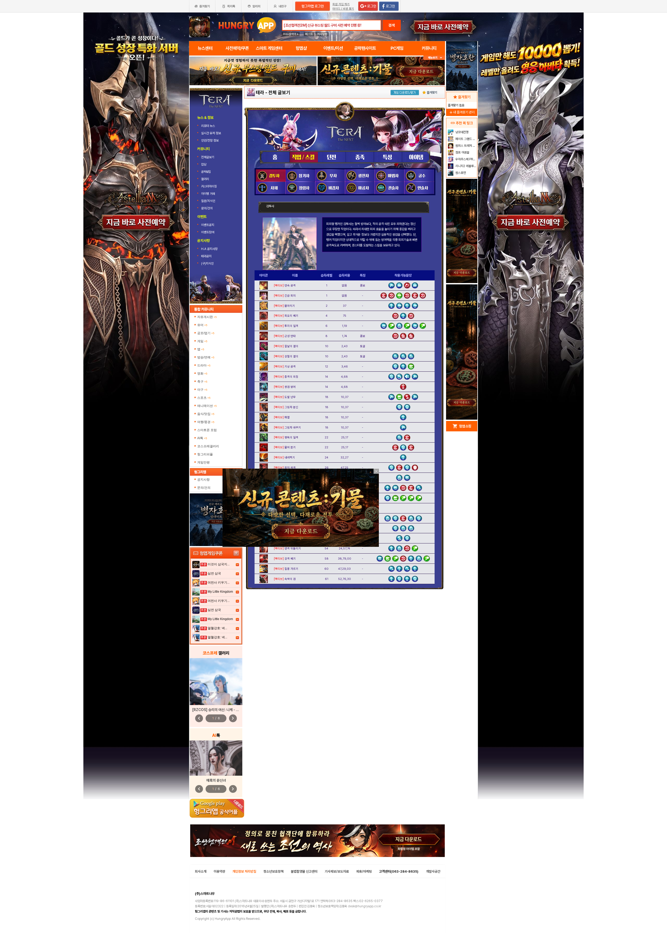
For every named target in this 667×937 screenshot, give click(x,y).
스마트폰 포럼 (207, 430)
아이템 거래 (208, 193)
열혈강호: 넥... (217, 628)
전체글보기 (207, 157)
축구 (202, 381)
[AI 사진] (216, 758)
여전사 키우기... (219, 582)
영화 (202, 373)
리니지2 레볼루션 (465, 166)
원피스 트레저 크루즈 (466, 146)
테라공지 (206, 256)
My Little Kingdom (220, 591)
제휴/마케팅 (364, 871)
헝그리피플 (205, 454)
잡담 (203, 164)
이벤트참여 (207, 232)
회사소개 (200, 871)
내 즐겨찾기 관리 (462, 112)
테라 (260, 92)
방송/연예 (205, 357)
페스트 (309, 34)
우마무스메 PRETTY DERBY (466, 159)
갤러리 (205, 179)
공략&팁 (206, 172)
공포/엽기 (205, 333)
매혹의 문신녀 (216, 780)
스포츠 (204, 398)
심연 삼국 (214, 573)
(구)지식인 (207, 263)
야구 (202, 389)
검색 (391, 25)
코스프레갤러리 (208, 446)
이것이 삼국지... (219, 564)
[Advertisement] (461, 335)
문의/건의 (207, 208)
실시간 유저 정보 (211, 133)
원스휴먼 (460, 173)
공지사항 (203, 479)
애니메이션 (207, 406)
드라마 (204, 365)
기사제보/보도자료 (337, 871)
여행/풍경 (205, 422)
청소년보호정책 (273, 871)
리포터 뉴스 (208, 126)
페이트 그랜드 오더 (466, 139)
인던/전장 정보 (210, 140)
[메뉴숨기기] (434, 58)
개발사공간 (433, 871)
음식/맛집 (205, 414)
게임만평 (203, 462)
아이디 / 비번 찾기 (343, 8)
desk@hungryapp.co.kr (364, 906)
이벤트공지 (207, 225)
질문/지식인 (208, 201)
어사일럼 (322, 34)
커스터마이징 (209, 186)
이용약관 (219, 871)
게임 (202, 341)
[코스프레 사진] (216, 681)
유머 (202, 325)
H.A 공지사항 (209, 249)
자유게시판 (207, 317)
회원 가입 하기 (341, 4)
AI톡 (202, 438)
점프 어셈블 (462, 152)
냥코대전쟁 (461, 132)
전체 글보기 (279, 92)
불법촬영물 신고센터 (304, 871)
